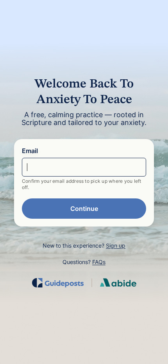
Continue (84, 208)
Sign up (115, 245)
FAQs (98, 262)
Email (30, 151)
